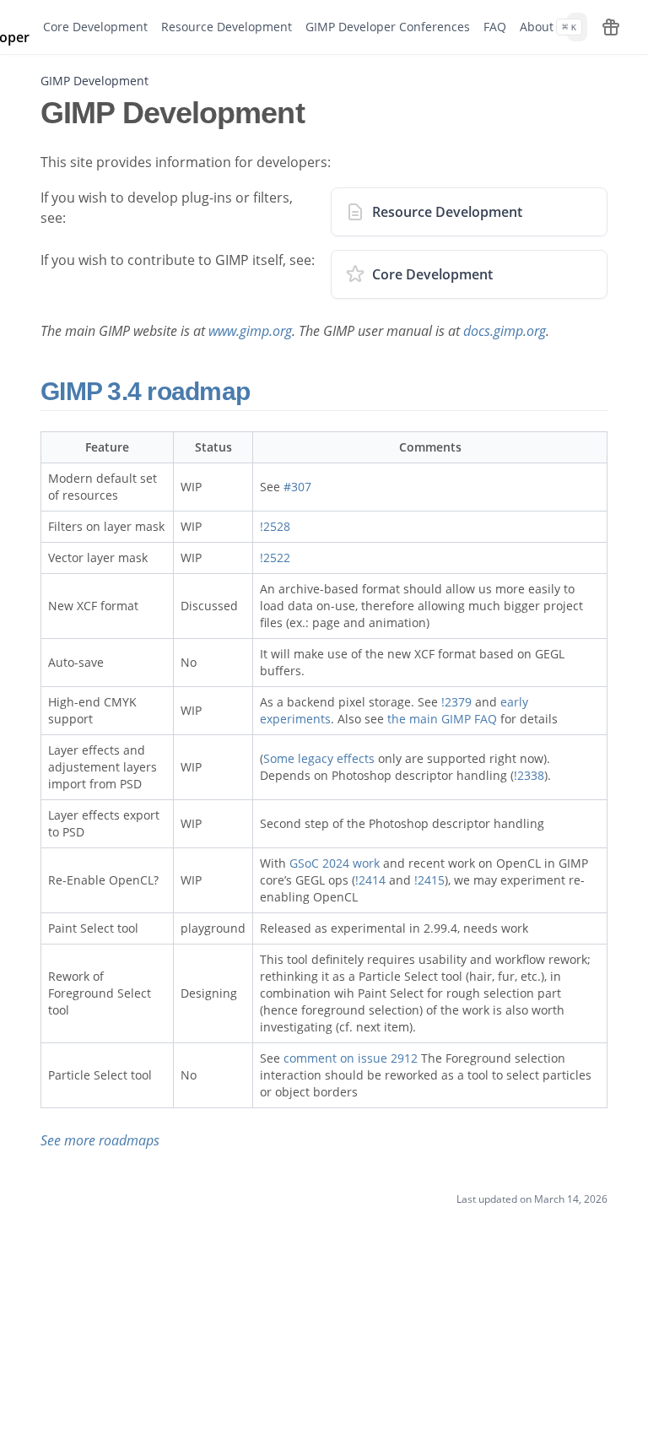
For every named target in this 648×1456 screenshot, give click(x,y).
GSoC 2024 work (334, 863)
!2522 (275, 557)
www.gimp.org (250, 331)
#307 (297, 487)
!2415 (429, 880)
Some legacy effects (319, 758)
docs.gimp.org (504, 331)
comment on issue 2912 (351, 1058)
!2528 (275, 526)
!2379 (456, 702)
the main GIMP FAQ (442, 719)
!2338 (529, 775)
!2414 (370, 880)
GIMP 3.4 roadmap (148, 391)
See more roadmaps (99, 1140)
